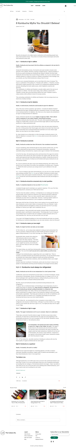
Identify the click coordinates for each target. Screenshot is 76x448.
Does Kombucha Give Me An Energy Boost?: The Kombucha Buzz (38, 402)
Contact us (38, 437)
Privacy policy (38, 434)
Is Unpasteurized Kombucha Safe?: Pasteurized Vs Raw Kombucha (56, 402)
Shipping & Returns (39, 439)
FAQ (36, 435)
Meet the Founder (28, 437)
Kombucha (24, 11)
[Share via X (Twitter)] (19, 377)
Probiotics (31, 11)
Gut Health (18, 11)
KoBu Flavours (27, 434)
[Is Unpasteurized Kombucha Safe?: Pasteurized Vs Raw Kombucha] (57, 394)
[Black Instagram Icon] (51, 441)
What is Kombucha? (28, 435)
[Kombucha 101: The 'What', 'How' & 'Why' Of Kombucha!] (18, 394)
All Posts (11, 11)
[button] (43, 5)
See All (64, 387)
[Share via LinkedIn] (22, 377)
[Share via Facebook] (16, 377)
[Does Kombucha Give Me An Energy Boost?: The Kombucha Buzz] (38, 394)
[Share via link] (25, 377)
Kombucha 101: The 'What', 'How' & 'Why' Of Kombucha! (18, 402)
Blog (25, 439)
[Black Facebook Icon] (53, 441)
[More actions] (59, 19)
